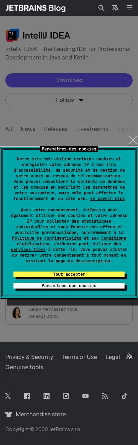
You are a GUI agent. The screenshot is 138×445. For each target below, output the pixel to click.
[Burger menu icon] (129, 8)
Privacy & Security (29, 357)
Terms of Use (79, 357)
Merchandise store (39, 414)
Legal (112, 357)
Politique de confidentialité (46, 238)
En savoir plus (107, 198)
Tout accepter (69, 274)
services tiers (28, 249)
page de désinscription (83, 261)
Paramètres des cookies (69, 286)
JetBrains (59, 429)
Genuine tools (24, 367)
